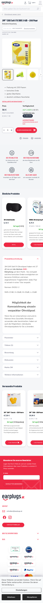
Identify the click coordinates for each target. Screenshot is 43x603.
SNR (25, 269)
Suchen (38, 9)
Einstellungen (21, 590)
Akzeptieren (32, 597)
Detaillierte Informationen (12, 101)
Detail (14, 244)
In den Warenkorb (24, 130)
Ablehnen (11, 597)
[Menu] (40, 3)
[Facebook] (4, 517)
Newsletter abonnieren (14, 484)
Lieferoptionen (30, 122)
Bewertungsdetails (29, 28)
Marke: (5, 34)
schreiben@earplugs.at (14, 511)
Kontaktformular (13, 525)
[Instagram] (10, 517)
